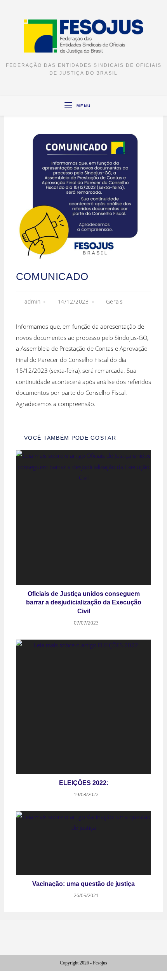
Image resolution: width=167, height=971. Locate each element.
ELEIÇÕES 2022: (83, 783)
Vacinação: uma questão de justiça (83, 884)
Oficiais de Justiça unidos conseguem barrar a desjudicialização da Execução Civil (83, 602)
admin (32, 301)
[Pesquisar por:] (98, 106)
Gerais (114, 301)
